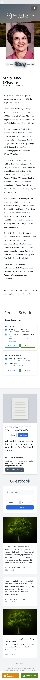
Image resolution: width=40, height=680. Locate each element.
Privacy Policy (14, 670)
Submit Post (20, 507)
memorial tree (29, 290)
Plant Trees (28, 345)
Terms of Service (26, 670)
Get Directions (12, 345)
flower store (27, 293)
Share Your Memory (14, 470)
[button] (20, 530)
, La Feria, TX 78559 (16, 366)
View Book (11, 435)
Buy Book (23, 435)
